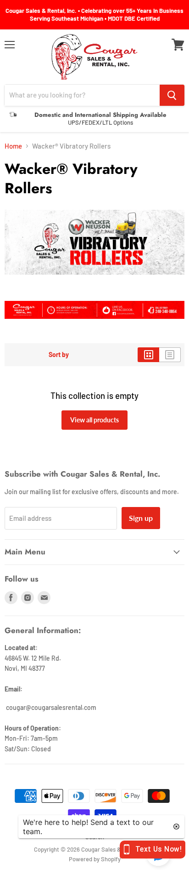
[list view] (170, 354)
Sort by (59, 354)
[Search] (172, 95)
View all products (94, 420)
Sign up (141, 517)
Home (13, 146)
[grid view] (148, 354)
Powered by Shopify (95, 859)
